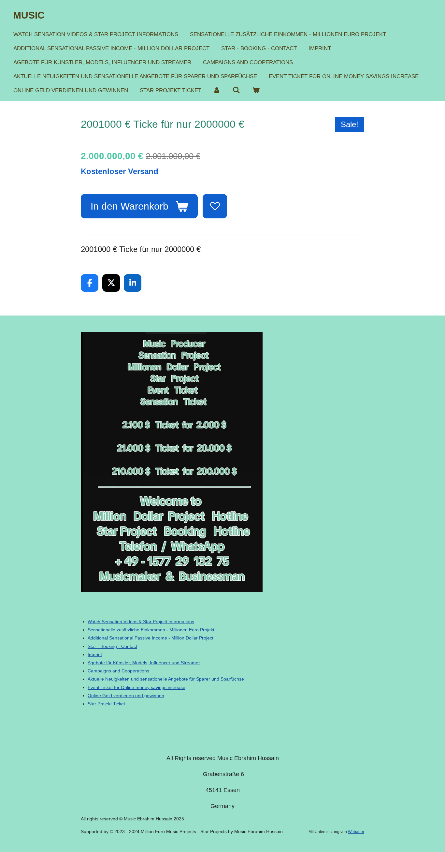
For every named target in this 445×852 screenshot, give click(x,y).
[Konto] (217, 90)
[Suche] (236, 90)
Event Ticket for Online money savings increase (136, 687)
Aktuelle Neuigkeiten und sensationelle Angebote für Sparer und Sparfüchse (166, 679)
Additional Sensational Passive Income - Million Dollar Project (150, 637)
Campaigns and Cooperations (118, 670)
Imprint (95, 654)
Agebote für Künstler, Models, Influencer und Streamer (144, 662)
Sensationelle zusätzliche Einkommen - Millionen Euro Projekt (151, 629)
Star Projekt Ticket (106, 703)
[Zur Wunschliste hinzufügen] (215, 206)
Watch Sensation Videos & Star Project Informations (141, 621)
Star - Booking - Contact (112, 646)
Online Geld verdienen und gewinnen (126, 695)
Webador (356, 832)
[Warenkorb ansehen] (256, 90)
